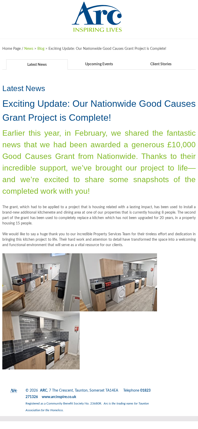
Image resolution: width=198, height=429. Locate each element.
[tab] (37, 64)
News (28, 49)
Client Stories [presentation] (160, 64)
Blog (40, 49)
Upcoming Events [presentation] (99, 64)
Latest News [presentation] (37, 65)
